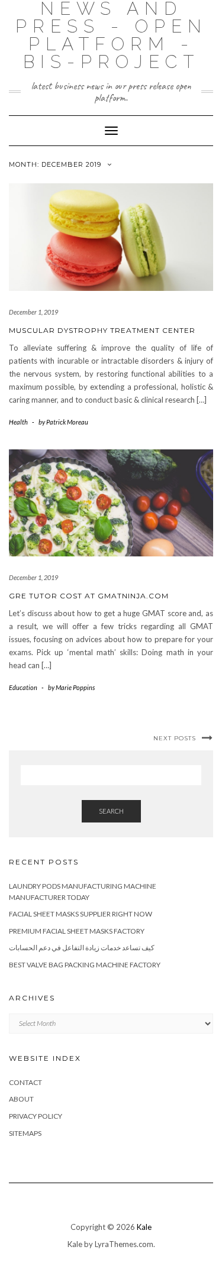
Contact (25, 1082)
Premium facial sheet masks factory (76, 931)
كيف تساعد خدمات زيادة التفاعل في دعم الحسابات (82, 947)
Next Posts (174, 738)
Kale (144, 1227)
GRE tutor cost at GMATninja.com (89, 595)
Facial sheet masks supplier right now (80, 913)
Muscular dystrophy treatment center (102, 330)
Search (111, 811)
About (21, 1098)
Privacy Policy (35, 1116)
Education (23, 687)
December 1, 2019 (33, 312)
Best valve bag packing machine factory (84, 964)
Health (18, 422)
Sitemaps (25, 1133)
